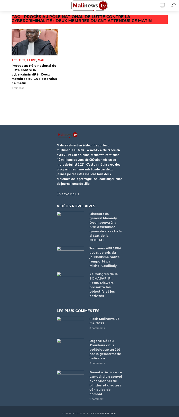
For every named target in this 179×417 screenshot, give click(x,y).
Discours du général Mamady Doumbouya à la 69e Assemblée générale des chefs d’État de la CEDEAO (106, 227)
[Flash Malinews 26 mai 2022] (71, 326)
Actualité (19, 60)
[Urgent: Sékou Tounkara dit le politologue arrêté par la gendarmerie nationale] (71, 348)
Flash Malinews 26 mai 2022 (105, 321)
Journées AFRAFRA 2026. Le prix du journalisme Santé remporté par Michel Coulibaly (105, 257)
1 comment (96, 399)
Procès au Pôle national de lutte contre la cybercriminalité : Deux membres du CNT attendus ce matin (34, 74)
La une (31, 60)
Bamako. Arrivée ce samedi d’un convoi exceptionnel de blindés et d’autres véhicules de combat (106, 383)
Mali (41, 60)
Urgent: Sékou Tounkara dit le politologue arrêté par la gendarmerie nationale (105, 349)
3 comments (97, 328)
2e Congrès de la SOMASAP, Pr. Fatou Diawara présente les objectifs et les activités (104, 285)
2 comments (97, 363)
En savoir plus (68, 194)
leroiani (110, 413)
